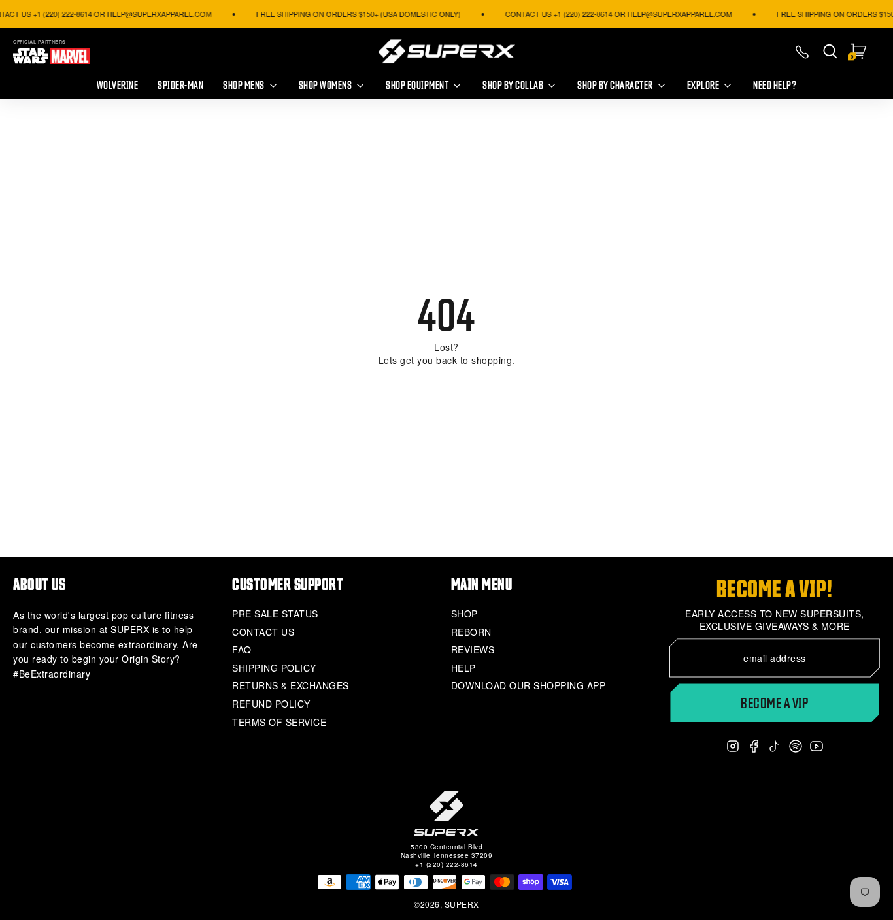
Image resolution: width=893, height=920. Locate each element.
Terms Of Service (279, 722)
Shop (464, 614)
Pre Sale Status (275, 614)
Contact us (263, 632)
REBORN (471, 632)
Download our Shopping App (528, 686)
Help (463, 668)
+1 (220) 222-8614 (446, 864)
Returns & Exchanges (290, 686)
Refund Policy (271, 704)
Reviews (473, 650)
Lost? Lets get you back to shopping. (447, 354)
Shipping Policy (274, 668)
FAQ (242, 650)
